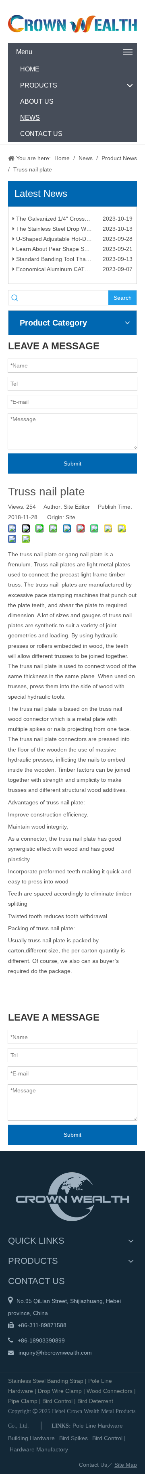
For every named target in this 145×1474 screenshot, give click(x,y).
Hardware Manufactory (39, 1449)
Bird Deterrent (95, 1401)
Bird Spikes (73, 1438)
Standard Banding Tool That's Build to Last (69, 261)
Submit (72, 463)
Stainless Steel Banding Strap (45, 1381)
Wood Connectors (110, 1391)
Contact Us (93, 1464)
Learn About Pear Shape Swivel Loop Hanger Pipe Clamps (73, 251)
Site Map (125, 1464)
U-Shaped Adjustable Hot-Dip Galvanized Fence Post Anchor (73, 241)
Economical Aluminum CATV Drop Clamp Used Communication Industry (73, 271)
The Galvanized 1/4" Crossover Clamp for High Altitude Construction (73, 221)
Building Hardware (31, 1438)
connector (33, 838)
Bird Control (57, 1401)
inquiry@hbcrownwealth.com (55, 1352)
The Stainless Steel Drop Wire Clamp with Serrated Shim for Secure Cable (73, 231)
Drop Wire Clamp (60, 1391)
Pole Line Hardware (97, 1425)
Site (70, 517)
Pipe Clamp (22, 1401)
